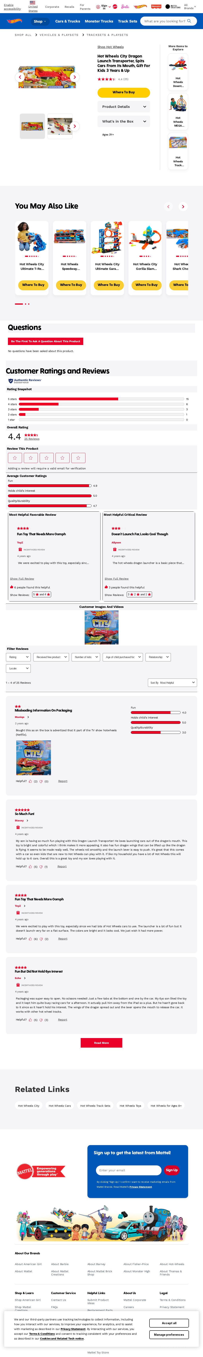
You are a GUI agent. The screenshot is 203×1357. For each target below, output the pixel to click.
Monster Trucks (99, 21)
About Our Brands (27, 1253)
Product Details (116, 106)
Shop (38, 21)
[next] (183, 207)
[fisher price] (156, 7)
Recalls (69, 6)
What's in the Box (117, 121)
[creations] (173, 7)
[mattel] (115, 7)
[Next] (75, 77)
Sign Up (172, 1170)
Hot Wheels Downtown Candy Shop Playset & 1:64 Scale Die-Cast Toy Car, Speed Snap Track (178, 82)
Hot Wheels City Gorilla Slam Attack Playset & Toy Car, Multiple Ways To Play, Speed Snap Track (145, 266)
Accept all (169, 1323)
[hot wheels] (140, 7)
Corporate (52, 6)
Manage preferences (169, 1334)
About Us (130, 1293)
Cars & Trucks (67, 21)
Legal (164, 1293)
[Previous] (20, 77)
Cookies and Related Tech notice (62, 1338)
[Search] (188, 20)
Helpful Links (96, 1293)
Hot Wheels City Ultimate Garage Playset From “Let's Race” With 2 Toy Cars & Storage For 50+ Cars (107, 266)
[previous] (168, 207)
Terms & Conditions (42, 1333)
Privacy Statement (73, 1329)
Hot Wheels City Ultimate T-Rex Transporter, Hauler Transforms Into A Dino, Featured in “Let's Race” (32, 266)
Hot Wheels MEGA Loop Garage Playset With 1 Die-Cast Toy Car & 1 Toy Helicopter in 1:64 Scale (178, 122)
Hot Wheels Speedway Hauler (69, 266)
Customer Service (63, 1293)
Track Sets (127, 21)
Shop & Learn (24, 1293)
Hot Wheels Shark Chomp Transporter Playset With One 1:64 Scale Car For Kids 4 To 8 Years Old (182, 266)
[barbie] (126, 7)
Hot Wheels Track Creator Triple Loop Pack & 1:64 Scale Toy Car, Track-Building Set (178, 161)
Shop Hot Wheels (111, 47)
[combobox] (168, 21)
